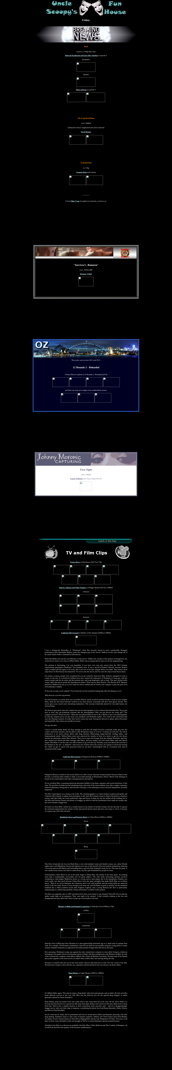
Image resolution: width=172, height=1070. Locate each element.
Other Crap (75, 201)
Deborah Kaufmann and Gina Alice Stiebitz (81, 55)
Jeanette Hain (81, 172)
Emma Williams (76, 479)
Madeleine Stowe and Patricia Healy (73, 817)
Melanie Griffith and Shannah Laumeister (74, 906)
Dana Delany (73, 973)
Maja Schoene (81, 90)
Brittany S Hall (86, 274)
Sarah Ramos (86, 132)
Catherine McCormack (70, 633)
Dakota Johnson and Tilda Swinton (72, 588)
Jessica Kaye (75, 562)
